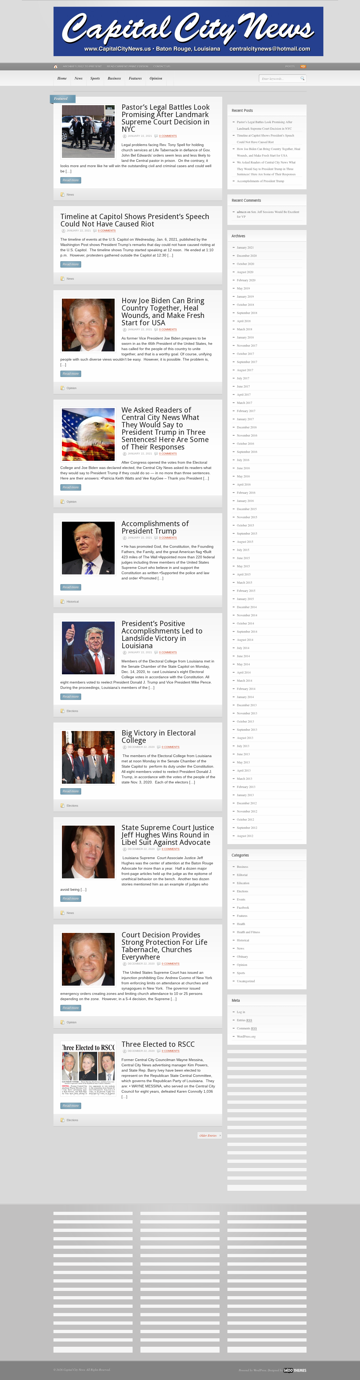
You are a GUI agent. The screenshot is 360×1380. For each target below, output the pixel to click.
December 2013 (247, 705)
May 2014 (243, 664)
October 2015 (245, 525)
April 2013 (244, 770)
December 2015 (247, 509)
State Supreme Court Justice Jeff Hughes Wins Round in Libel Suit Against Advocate (167, 835)
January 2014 (245, 697)
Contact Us (161, 66)
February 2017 (246, 411)
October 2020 (245, 264)
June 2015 (243, 558)
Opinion (156, 78)
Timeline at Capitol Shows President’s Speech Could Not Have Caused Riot (134, 220)
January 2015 (245, 599)
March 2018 (244, 329)
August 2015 (245, 541)
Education (243, 883)
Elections (72, 711)
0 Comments (168, 135)
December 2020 (247, 255)
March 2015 (244, 582)
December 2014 (247, 607)
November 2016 (247, 435)
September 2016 (247, 451)
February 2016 (246, 492)
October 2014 (245, 623)
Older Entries (208, 1135)
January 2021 (245, 247)
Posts (290, 66)
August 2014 (245, 639)
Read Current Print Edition (127, 66)
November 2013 (247, 713)
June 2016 (243, 468)
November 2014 (247, 615)
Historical (73, 601)
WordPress (260, 1370)
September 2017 (247, 362)
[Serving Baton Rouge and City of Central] (188, 55)
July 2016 (243, 460)
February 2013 (246, 787)
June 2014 (243, 656)
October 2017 (245, 353)
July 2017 (243, 378)
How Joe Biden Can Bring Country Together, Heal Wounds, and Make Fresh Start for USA (163, 311)
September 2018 (247, 313)
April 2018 (244, 321)
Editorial (242, 875)
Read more (71, 180)
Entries (244, 1020)
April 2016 (244, 484)
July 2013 (243, 746)
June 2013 (243, 754)
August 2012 (245, 836)
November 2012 (247, 811)
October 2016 (245, 443)
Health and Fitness (248, 932)
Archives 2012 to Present (82, 66)
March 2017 (244, 402)
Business (114, 78)
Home (62, 78)
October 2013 (245, 721)
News (78, 78)
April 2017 (244, 394)
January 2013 (245, 795)
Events (241, 899)
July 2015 (243, 550)
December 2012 (247, 803)
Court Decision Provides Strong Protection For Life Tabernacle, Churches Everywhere (164, 946)
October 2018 (245, 304)
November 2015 (247, 517)
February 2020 (246, 280)
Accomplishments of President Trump (155, 527)
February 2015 (246, 590)
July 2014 (243, 648)
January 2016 (245, 500)
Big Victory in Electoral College (158, 737)
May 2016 (243, 476)
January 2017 (245, 419)
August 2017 (245, 370)
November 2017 (247, 345)
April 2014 (244, 672)
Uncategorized (246, 981)
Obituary (242, 956)
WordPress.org (246, 1036)
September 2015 (247, 533)
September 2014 (247, 631)
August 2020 (245, 272)
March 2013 (244, 778)
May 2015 (243, 566)
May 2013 (243, 762)
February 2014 (246, 688)
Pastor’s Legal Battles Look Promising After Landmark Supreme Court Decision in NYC (165, 118)
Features (135, 78)
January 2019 (245, 296)
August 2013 (245, 737)
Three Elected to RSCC (158, 1044)
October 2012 (245, 819)
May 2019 (243, 288)
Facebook (243, 907)
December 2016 (247, 427)
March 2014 (244, 680)
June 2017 (243, 386)
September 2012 (247, 827)
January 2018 (245, 337)
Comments (247, 1028)
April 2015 (244, 574)
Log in (241, 1012)
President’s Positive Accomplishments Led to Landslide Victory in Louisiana (162, 634)
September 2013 (247, 729)
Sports (95, 78)
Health (241, 924)
